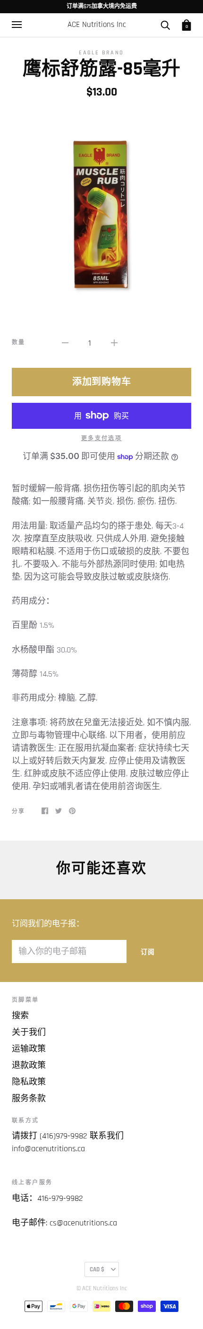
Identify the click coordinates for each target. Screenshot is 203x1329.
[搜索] (165, 24)
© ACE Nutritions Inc (101, 1288)
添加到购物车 (101, 382)
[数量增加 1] (114, 342)
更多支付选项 (101, 438)
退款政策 (29, 1065)
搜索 (20, 1015)
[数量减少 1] (65, 342)
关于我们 (29, 1032)
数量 (18, 342)
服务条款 (29, 1098)
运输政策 (29, 1048)
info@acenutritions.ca (48, 1148)
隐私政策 (29, 1082)
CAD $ (97, 1269)
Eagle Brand (101, 52)
